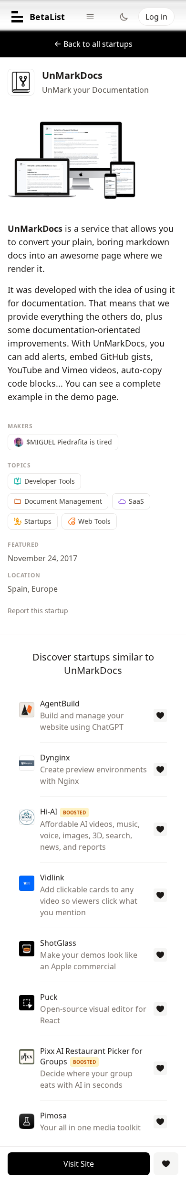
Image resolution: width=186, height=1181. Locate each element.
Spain (18, 589)
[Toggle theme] (124, 16)
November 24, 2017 (42, 558)
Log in (156, 16)
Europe (44, 589)
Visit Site (78, 1164)
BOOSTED (74, 812)
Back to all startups (98, 44)
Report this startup (38, 610)
